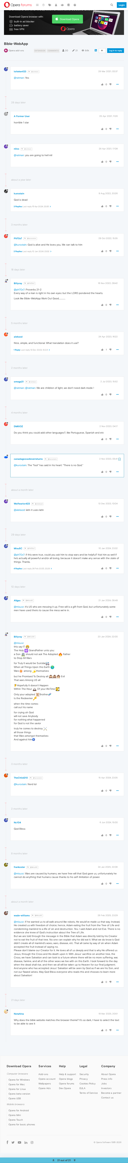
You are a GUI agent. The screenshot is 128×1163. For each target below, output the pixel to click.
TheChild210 (21, 777)
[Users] (56, 5)
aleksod (18, 336)
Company (108, 1066)
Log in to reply (115, 50)
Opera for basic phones (21, 1124)
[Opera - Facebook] (7, 1142)
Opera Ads (44, 1088)
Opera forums (66, 1083)
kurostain (19, 193)
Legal (84, 1066)
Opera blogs (66, 1079)
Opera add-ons (16, 50)
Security (84, 1074)
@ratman (34, 71)
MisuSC (18, 548)
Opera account (47, 1079)
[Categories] (37, 5)
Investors (106, 1088)
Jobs (104, 1083)
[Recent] (43, 5)
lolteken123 (20, 71)
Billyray (18, 283)
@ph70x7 (19, 289)
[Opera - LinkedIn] (26, 1142)
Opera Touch (15, 1119)
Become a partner (111, 1093)
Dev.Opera (65, 1088)
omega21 (19, 381)
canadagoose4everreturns (28, 459)
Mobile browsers (15, 1104)
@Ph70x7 (30, 283)
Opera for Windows (19, 1079)
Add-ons (43, 1074)
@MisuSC (29, 600)
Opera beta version (19, 1093)
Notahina (19, 1013)
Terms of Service (89, 1093)
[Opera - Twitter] (13, 1142)
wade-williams (22, 915)
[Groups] (62, 5)
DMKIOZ (18, 426)
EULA (82, 1088)
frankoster (19, 867)
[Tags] (50, 5)
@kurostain (31, 238)
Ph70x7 (18, 238)
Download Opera (69, 19)
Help (62, 1066)
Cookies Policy (88, 1083)
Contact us (107, 1097)
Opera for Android (18, 1110)
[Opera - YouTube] (19, 1142)
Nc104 (17, 822)
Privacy (84, 1079)
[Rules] (69, 5)
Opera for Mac (16, 1084)
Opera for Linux (17, 1089)
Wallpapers (44, 1083)
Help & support (67, 1074)
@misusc (19, 606)
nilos (16, 148)
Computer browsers (17, 1073)
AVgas (17, 600)
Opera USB (14, 1098)
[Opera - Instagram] (32, 1142)
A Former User (22, 116)
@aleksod (38, 504)
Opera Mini (14, 1115)
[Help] (75, 5)
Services (44, 1066)
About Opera (108, 1074)
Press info (106, 1079)
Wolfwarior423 (22, 503)
